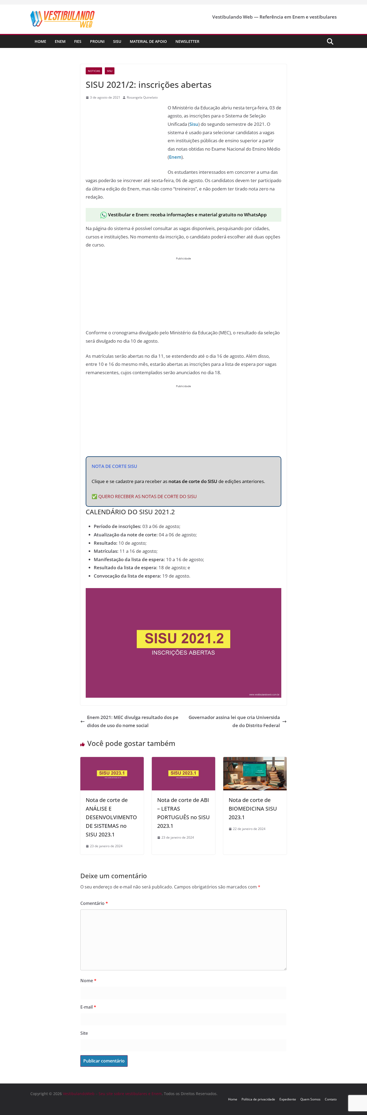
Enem (60, 41)
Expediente (287, 1099)
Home (40, 41)
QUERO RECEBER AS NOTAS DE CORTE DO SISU (147, 496)
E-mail (88, 1007)
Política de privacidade (258, 1099)
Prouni (97, 41)
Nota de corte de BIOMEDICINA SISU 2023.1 (253, 808)
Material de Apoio (148, 41)
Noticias (94, 71)
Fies (77, 41)
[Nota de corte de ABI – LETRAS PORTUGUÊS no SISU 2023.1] (183, 761)
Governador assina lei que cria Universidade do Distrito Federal (234, 721)
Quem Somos (310, 1099)
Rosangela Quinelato (142, 97)
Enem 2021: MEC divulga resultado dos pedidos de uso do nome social (132, 721)
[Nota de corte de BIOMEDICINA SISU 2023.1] (255, 761)
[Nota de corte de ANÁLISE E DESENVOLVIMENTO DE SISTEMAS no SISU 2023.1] (112, 761)
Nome (88, 981)
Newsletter (187, 41)
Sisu (117, 41)
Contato (331, 1099)
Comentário (94, 903)
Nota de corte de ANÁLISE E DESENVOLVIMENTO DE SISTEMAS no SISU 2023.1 (111, 817)
